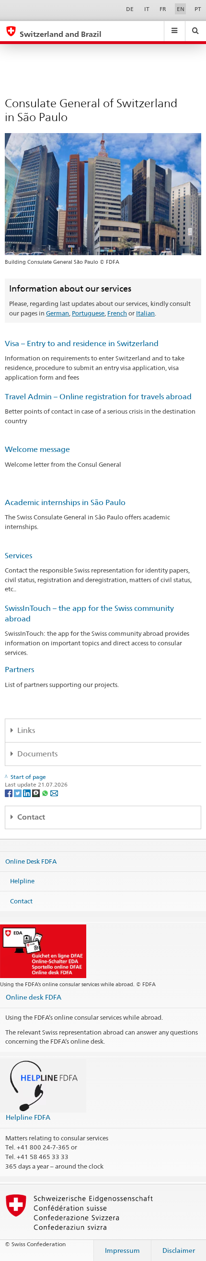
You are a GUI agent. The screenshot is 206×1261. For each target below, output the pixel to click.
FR (163, 8)
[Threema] (36, 792)
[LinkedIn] (27, 792)
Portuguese (88, 313)
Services (18, 555)
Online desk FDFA (33, 997)
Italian (145, 313)
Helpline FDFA (28, 1117)
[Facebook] (9, 792)
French (117, 313)
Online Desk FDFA (31, 861)
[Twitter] (18, 792)
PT (198, 8)
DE (130, 8)
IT (146, 8)
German (57, 313)
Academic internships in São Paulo (65, 502)
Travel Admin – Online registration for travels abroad (98, 396)
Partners (19, 669)
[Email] (54, 792)
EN (180, 8)
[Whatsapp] (45, 792)
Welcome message (37, 449)
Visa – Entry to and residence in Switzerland (82, 343)
